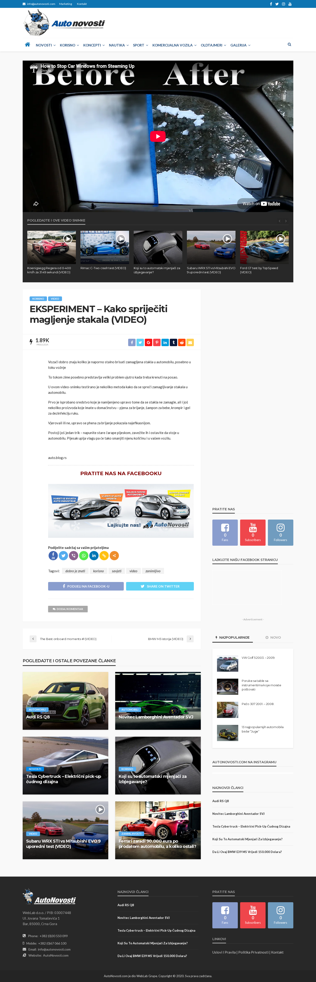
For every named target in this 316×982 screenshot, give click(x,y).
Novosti (44, 45)
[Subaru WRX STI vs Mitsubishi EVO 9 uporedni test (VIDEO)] (211, 247)
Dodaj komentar (70, 609)
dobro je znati (75, 571)
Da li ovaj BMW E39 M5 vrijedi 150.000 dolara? (247, 852)
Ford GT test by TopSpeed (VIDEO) (259, 270)
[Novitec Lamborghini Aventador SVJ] (158, 701)
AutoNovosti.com (55, 955)
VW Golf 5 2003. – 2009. (258, 657)
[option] (51, 252)
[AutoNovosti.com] (64, 22)
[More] (114, 555)
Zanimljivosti (131, 833)
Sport (138, 45)
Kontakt (82, 4)
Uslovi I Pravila (224, 952)
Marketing (65, 4)
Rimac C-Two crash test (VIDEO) (103, 268)
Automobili (37, 709)
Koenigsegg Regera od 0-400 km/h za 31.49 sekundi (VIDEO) (49, 270)
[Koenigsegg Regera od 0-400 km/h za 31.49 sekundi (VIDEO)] (51, 247)
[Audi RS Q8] (65, 701)
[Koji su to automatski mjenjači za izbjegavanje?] (158, 247)
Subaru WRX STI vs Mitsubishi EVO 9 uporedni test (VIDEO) (211, 270)
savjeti (116, 571)
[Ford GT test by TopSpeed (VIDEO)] (264, 247)
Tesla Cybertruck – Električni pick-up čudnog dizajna (63, 779)
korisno (98, 571)
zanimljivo (153, 571)
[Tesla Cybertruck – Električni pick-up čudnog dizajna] (65, 765)
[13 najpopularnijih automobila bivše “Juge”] (227, 733)
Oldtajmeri (211, 45)
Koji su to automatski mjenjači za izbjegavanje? (157, 270)
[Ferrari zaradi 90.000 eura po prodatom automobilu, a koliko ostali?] (158, 830)
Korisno (67, 45)
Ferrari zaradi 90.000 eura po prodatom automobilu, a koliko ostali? (157, 844)
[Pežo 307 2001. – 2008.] (227, 710)
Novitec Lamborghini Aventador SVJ (156, 717)
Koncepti (92, 45)
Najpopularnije (234, 637)
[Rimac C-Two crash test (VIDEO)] (105, 247)
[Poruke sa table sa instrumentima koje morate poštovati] (227, 687)
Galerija (238, 45)
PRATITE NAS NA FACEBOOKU (121, 473)
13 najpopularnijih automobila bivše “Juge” (262, 729)
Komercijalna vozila (172, 45)
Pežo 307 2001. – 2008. (258, 704)
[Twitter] (63, 555)
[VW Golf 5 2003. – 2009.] (227, 664)
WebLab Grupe (146, 976)
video (133, 571)
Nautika (117, 45)
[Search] (289, 44)
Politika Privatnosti (253, 952)
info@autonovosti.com (54, 949)
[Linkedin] (94, 555)
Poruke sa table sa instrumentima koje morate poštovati (261, 685)
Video (55, 298)
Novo (275, 637)
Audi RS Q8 (38, 717)
